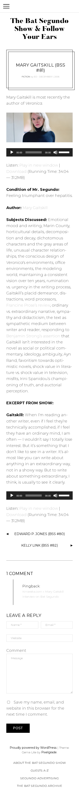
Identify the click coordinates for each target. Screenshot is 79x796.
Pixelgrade (49, 752)
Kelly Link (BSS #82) (39, 545)
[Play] (12, 152)
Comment (16, 650)
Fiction (26, 76)
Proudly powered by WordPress (33, 748)
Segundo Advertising (39, 778)
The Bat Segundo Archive (39, 786)
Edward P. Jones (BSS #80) (39, 534)
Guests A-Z (40, 770)
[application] (39, 152)
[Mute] (55, 152)
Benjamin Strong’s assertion (33, 336)
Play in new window (38, 165)
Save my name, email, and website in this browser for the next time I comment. (35, 708)
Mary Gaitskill (35, 207)
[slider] (65, 152)
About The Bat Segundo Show (39, 763)
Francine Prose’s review (28, 305)
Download (16, 171)
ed (35, 76)
